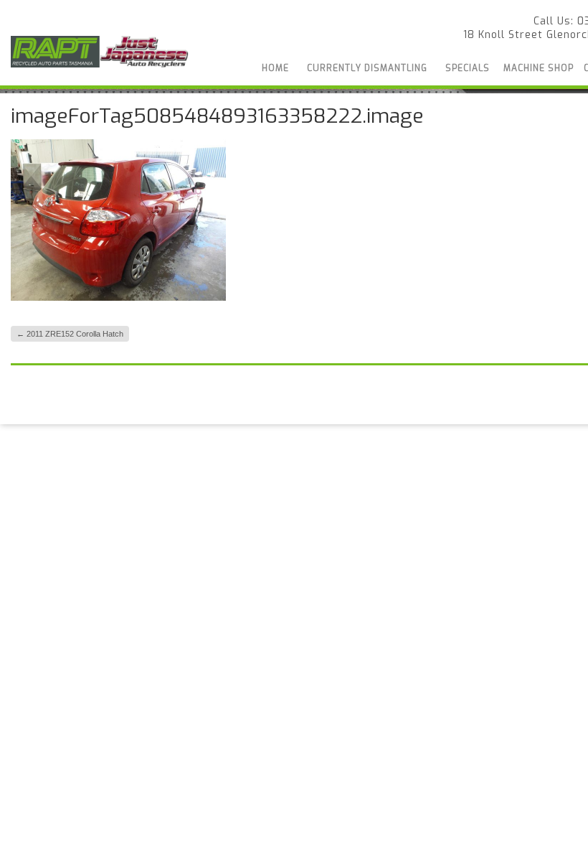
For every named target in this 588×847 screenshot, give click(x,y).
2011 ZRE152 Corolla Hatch (69, 333)
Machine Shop (538, 68)
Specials (467, 68)
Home (275, 68)
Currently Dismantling (367, 68)
